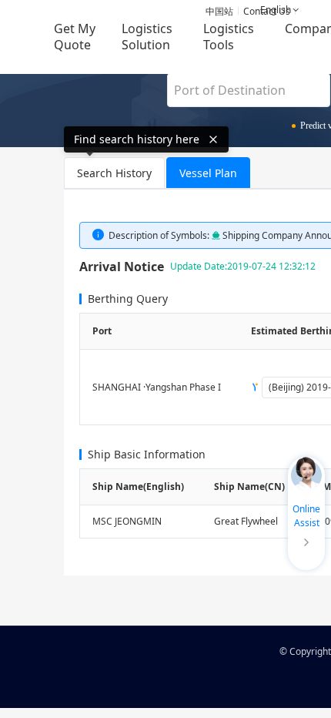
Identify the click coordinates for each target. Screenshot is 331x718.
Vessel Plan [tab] (208, 173)
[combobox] (248, 90)
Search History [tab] (114, 173)
